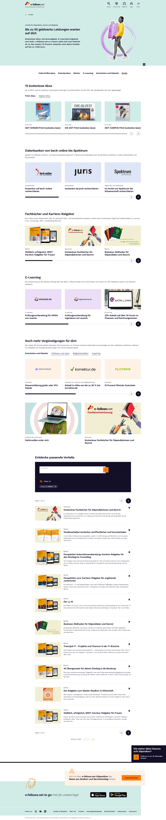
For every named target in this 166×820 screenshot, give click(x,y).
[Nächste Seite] (128, 500)
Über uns (73, 811)
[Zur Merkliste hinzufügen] (129, 507)
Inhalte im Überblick (60, 811)
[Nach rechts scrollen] (138, 133)
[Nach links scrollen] (131, 133)
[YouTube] (40, 811)
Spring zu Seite (76, 739)
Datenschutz (122, 811)
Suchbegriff (44, 468)
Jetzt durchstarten (131, 778)
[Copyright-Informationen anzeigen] (144, 64)
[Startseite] (25, 14)
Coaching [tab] (96, 353)
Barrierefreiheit (109, 811)
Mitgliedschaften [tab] (80, 353)
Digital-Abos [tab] (44, 96)
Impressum (133, 811)
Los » (93, 739)
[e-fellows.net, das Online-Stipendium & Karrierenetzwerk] (34, 5)
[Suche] (106, 470)
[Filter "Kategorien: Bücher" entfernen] (55, 486)
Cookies (81, 811)
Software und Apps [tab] (60, 353)
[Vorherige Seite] (121, 500)
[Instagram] (36, 811)
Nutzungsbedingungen (94, 811)
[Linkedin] (45, 811)
